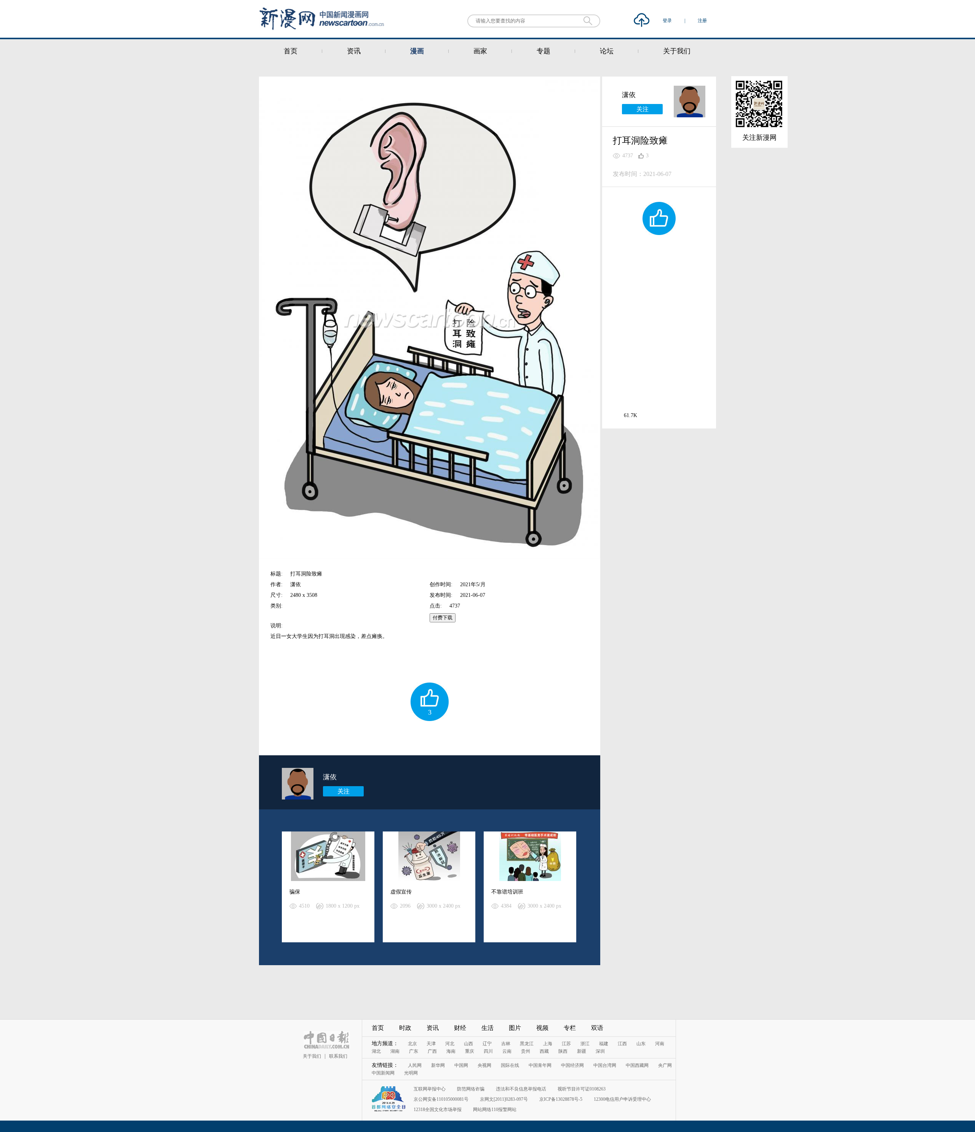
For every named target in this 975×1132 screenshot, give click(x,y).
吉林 (505, 1043)
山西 (468, 1043)
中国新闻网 (383, 1073)
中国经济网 (572, 1065)
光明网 (411, 1073)
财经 (460, 1028)
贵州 (525, 1051)
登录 (668, 20)
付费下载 (442, 617)
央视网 (484, 1065)
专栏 (570, 1028)
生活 (487, 1028)
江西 (622, 1043)
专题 (543, 51)
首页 (290, 51)
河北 (449, 1043)
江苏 (566, 1043)
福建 (603, 1043)
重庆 (469, 1051)
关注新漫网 (759, 137)
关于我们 (676, 51)
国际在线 (510, 1065)
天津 (431, 1043)
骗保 (294, 892)
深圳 (600, 1051)
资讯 (354, 51)
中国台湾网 (604, 1065)
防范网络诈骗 (470, 1089)
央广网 (665, 1065)
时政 (405, 1028)
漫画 (417, 51)
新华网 (438, 1065)
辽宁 (487, 1043)
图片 (515, 1028)
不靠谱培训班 (507, 892)
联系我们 (338, 1056)
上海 (547, 1043)
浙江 (585, 1043)
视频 (542, 1028)
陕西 (562, 1051)
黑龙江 (527, 1043)
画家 (480, 51)
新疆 (581, 1051)
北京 (412, 1043)
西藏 (544, 1051)
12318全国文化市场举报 (438, 1109)
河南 (659, 1043)
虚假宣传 (401, 892)
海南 (451, 1051)
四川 (488, 1051)
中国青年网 (540, 1065)
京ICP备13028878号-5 (560, 1099)
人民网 (415, 1065)
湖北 (376, 1051)
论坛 (607, 51)
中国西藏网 (637, 1065)
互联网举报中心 (430, 1089)
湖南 (395, 1051)
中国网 (461, 1065)
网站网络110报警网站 (494, 1109)
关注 (343, 791)
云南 (506, 1051)
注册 (702, 20)
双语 (597, 1028)
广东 (413, 1051)
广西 (432, 1051)
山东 (641, 1043)
